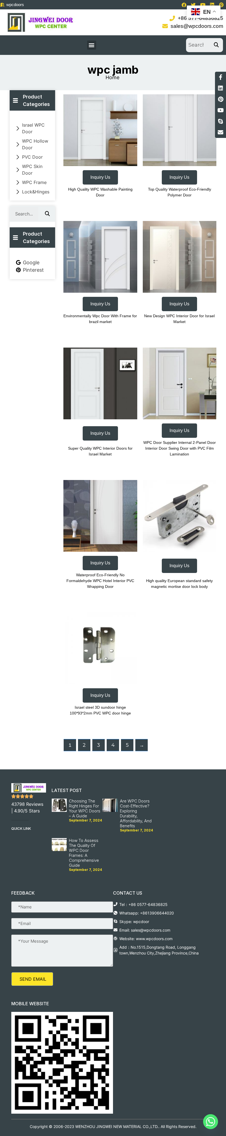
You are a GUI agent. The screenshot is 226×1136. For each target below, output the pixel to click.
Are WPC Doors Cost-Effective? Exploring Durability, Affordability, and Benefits (136, 813)
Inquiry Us (100, 177)
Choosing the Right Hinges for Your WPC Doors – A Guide (84, 808)
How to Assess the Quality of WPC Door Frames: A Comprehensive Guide (84, 853)
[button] (91, 45)
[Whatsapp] (210, 1121)
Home (112, 77)
